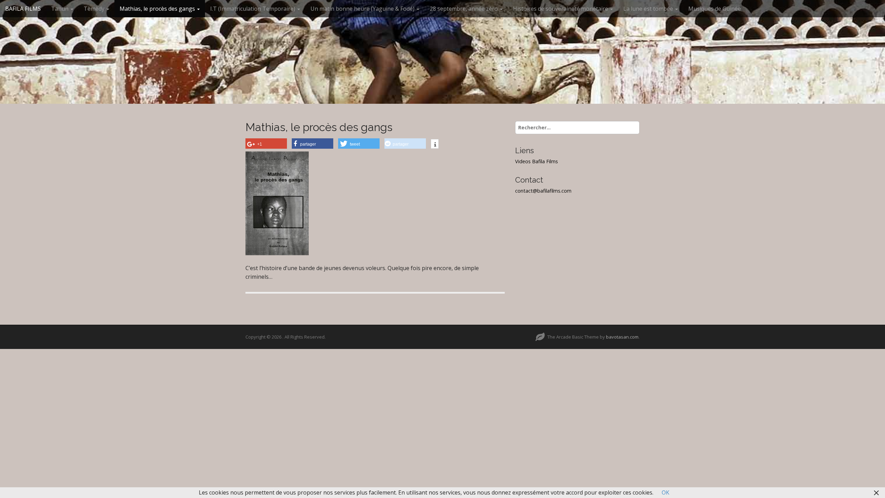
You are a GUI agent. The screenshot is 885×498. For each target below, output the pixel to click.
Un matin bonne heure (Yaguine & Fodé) (363, 8)
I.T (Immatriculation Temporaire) (253, 8)
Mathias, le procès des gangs (158, 8)
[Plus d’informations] (434, 144)
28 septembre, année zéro (464, 8)
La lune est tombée (648, 8)
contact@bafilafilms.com (543, 190)
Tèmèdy (95, 8)
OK (665, 492)
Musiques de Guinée (714, 8)
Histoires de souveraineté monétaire (561, 8)
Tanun (60, 8)
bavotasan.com (622, 337)
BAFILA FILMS (23, 8)
